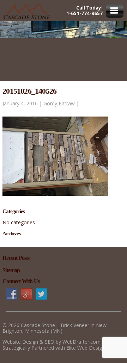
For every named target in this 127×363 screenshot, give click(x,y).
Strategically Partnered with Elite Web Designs (54, 347)
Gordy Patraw (59, 103)
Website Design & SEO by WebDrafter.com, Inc (56, 341)
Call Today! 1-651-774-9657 (84, 11)
